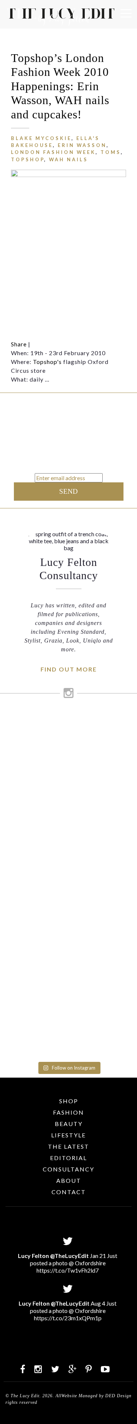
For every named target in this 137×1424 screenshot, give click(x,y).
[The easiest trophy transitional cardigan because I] (68, 859)
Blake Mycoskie (41, 138)
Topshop (27, 159)
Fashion (68, 1112)
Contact (69, 1191)
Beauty (69, 1123)
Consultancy (68, 1169)
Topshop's (47, 361)
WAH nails (68, 159)
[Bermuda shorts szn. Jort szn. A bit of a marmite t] (68, 943)
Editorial (68, 1157)
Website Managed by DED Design (96, 1395)
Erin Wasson (82, 145)
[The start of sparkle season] (68, 719)
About (68, 1180)
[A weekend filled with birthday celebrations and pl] (68, 1014)
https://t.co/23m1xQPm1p (68, 1317)
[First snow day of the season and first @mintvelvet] (68, 772)
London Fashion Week (53, 152)
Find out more (69, 669)
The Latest (68, 1146)
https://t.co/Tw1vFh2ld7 (68, 1270)
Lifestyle (68, 1135)
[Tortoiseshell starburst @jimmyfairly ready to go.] (68, 909)
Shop (68, 1100)
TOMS (110, 152)
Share (19, 344)
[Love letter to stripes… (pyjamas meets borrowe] (68, 800)
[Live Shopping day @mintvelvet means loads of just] (68, 744)
